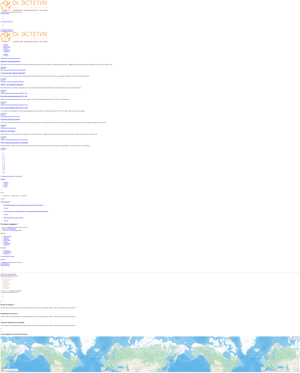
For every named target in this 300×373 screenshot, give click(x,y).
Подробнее (3, 67)
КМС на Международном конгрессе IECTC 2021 (14, 107)
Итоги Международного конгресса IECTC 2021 (14, 96)
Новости (6, 182)
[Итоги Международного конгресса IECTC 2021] (14, 93)
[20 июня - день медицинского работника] (12, 81)
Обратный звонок (16, 230)
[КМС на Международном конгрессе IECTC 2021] (14, 104)
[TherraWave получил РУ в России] (10, 116)
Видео (5, 186)
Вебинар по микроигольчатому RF (10, 61)
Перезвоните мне (5, 265)
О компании (7, 50)
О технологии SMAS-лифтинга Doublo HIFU (13, 73)
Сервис (6, 48)
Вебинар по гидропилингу (8, 131)
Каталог (6, 44)
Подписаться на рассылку (7, 176)
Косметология (7, 252)
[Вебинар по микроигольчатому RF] (10, 58)
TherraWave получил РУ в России (10, 119)
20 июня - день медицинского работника (12, 84)
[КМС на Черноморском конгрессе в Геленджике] (14, 139)
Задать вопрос (18, 176)
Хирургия (6, 253)
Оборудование (7, 236)
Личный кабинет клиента (7, 256)
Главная (6, 54)
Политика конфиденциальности (9, 275)
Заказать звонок (5, 13)
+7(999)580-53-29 (5, 12)
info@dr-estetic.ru (11, 228)
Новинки (6, 237)
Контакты (6, 51)
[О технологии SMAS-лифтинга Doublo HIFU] (13, 70)
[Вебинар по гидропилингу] (8, 128)
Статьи (6, 185)
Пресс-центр (7, 47)
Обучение (6, 46)
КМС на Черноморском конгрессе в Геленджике (14, 142)
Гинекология (7, 250)
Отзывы (6, 183)
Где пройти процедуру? (7, 21)
